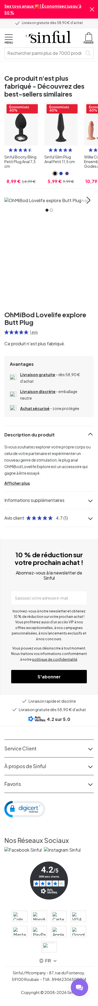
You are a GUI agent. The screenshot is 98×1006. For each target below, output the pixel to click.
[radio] (11, 150)
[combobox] (44, 53)
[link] (55, 173)
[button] (92, 9)
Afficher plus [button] (17, 483)
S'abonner (49, 676)
